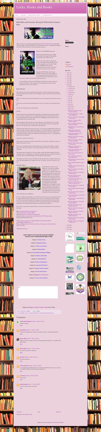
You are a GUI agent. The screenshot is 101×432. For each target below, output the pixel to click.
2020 (68, 85)
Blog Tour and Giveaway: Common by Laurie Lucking (76, 185)
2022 (68, 81)
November (70, 88)
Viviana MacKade (41, 258)
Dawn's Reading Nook (41, 262)
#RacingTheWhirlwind (49, 313)
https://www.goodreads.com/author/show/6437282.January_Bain (37, 216)
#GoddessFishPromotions (34, 313)
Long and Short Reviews (42, 265)
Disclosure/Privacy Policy (34, 15)
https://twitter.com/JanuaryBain (27, 212)
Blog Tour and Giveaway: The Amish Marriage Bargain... (76, 202)
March (69, 104)
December (70, 86)
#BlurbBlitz (22, 313)
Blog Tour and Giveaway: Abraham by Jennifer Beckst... (76, 192)
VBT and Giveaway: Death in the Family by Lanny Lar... (75, 179)
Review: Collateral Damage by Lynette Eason (76, 163)
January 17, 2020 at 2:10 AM (38, 321)
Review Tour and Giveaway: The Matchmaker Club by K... (75, 150)
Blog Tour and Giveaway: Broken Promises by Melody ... (75, 140)
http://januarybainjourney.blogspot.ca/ (28, 211)
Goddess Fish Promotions (46, 43)
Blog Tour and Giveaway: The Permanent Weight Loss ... (74, 176)
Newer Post (19, 412)
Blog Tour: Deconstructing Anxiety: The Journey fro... (75, 143)
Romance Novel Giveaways (42, 268)
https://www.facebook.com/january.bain (31, 214)
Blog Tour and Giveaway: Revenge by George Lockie (76, 208)
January (70, 108)
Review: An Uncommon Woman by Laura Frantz (75, 153)
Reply (21, 325)
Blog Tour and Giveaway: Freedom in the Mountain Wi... (76, 137)
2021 (68, 83)
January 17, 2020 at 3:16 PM (35, 365)
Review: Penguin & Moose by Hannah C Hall (76, 189)
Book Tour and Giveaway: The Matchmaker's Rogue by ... (74, 147)
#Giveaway (27, 313)
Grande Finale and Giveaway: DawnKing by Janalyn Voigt (74, 130)
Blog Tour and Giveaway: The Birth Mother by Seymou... (75, 211)
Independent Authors (41, 243)
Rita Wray (22, 357)
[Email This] (33, 311)
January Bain (23, 338)
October (70, 90)
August (69, 94)
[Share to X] (36, 311)
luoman (52, 422)
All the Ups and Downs (41, 246)
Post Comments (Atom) (27, 414)
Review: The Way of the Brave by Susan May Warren (75, 156)
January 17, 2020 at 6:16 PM (32, 375)
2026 (68, 72)
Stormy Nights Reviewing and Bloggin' (41, 252)
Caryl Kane (22, 375)
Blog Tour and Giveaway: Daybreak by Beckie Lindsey (76, 218)
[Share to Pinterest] (39, 311)
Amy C (69, 64)
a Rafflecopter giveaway (22, 228)
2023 (68, 79)
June (69, 98)
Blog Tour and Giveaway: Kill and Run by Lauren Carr (76, 117)
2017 (68, 229)
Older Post (58, 412)
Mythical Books (41, 249)
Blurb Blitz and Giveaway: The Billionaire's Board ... (74, 215)
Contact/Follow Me (47, 15)
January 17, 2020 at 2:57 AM (33, 330)
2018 (68, 227)
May (69, 100)
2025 (68, 75)
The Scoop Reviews (44, 274)
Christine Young (41, 239)
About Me (23, 15)
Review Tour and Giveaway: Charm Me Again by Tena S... (76, 195)
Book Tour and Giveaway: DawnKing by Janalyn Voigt (76, 173)
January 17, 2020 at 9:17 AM (31, 357)
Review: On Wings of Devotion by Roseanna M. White (75, 124)
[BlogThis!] (35, 311)
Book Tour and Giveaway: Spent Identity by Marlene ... (75, 111)
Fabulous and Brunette (41, 255)
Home (16, 15)
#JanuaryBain (42, 313)
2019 (68, 225)
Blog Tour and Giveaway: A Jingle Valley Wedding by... (75, 114)
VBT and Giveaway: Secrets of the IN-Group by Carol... (76, 160)
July (69, 96)
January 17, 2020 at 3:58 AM (33, 338)
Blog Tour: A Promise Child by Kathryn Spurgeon (74, 121)
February (70, 106)
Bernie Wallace (23, 348)
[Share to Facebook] (37, 311)
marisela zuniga (23, 384)
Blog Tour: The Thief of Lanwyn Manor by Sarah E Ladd (75, 182)
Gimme (36, 274)
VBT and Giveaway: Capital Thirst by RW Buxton (76, 127)
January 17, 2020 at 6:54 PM (33, 384)
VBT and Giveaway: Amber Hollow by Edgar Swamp (76, 199)
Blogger (62, 422)
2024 (68, 77)
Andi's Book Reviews (42, 271)
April (69, 102)
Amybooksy (70, 66)
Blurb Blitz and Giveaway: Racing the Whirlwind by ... (76, 166)
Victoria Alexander (24, 365)
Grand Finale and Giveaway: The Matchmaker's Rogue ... (75, 134)
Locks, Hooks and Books (34, 7)
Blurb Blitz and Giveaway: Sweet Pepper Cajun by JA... (75, 205)
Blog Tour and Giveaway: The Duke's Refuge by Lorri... (76, 169)
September (70, 92)
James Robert (23, 330)
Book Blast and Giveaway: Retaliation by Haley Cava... (76, 221)
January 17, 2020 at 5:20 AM (33, 348)
